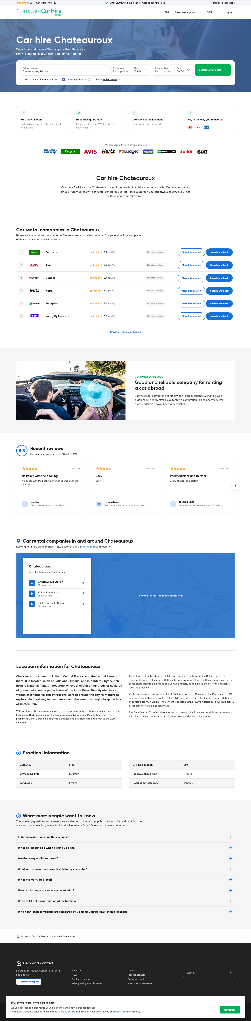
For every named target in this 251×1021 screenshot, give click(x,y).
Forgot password (136, 974)
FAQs (75, 974)
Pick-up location (30, 68)
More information (191, 252)
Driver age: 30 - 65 (76, 79)
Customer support (185, 12)
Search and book (219, 252)
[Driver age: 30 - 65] (63, 79)
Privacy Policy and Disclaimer (87, 983)
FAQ (166, 12)
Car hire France (40, 936)
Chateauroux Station (50, 582)
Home (24, 936)
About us (76, 970)
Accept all (230, 1010)
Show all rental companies (125, 332)
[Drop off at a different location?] (22, 79)
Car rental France (88, 546)
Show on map (45, 585)
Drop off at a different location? (41, 79)
